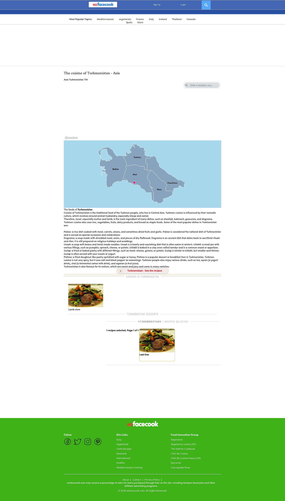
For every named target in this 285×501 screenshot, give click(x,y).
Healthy (120, 462)
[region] (142, 110)
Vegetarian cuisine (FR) (183, 444)
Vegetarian (122, 444)
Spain (129, 22)
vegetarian (125, 19)
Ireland (163, 19)
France (140, 19)
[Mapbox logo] (71, 138)
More (140, 22)
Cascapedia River (180, 467)
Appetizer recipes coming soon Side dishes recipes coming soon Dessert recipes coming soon (143, 271)
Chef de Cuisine (179, 453)
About (126, 479)
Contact (137, 479)
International (123, 458)
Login (183, 5)
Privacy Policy (152, 479)
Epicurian (176, 462)
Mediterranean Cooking (129, 467)
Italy (151, 19)
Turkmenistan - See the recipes (144, 270)
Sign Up (156, 5)
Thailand (177, 19)
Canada (191, 19)
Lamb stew (144, 354)
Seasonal (121, 453)
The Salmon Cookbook (183, 448)
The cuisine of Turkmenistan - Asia (92, 72)
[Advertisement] (142, 45)
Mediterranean (105, 19)
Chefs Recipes (124, 448)
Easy (118, 439)
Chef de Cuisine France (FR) (186, 458)
